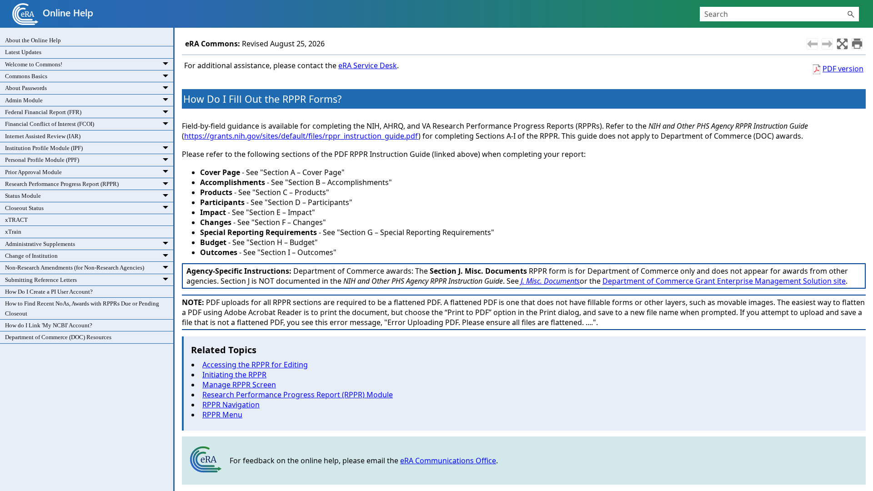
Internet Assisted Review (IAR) (42, 136)
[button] (851, 14)
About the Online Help (33, 40)
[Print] (857, 43)
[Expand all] (842, 44)
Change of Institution (31, 255)
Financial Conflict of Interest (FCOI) (49, 123)
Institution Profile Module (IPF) (44, 148)
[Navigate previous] (812, 44)
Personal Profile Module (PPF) (42, 159)
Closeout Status (24, 208)
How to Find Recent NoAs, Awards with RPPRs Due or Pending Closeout (82, 308)
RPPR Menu (222, 415)
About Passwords (26, 88)
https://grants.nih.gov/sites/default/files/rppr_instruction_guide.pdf (301, 136)
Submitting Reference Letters (41, 279)
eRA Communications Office (448, 461)
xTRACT (16, 219)
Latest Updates (23, 52)
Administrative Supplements (40, 243)
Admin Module (24, 100)
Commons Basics (26, 76)
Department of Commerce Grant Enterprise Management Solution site (724, 281)
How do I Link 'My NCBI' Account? (48, 325)
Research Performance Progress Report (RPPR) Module (297, 395)
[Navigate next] (827, 44)
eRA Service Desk (367, 65)
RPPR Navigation (231, 405)
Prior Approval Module (33, 172)
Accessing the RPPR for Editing (255, 365)
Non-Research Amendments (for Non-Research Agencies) (74, 267)
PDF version (843, 69)
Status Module (23, 195)
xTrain (13, 231)
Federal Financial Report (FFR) (43, 112)
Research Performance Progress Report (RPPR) (62, 183)
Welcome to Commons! (33, 64)
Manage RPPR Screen (239, 385)
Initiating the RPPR (234, 375)
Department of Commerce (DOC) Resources (58, 337)
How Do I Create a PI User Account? (49, 291)
